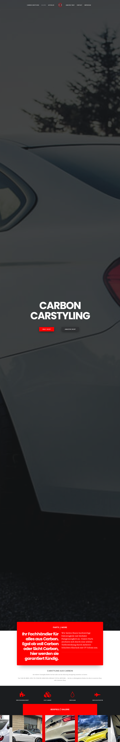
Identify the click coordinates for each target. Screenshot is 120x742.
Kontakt (79, 5)
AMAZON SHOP (70, 329)
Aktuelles (51, 5)
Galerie (43, 5)
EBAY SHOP (47, 329)
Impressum (87, 5)
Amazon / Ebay (70, 5)
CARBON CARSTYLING (33, 5)
